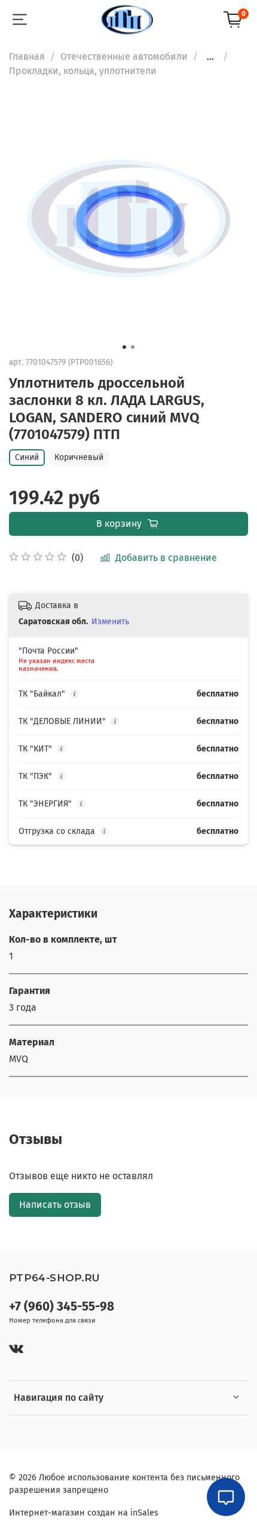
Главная (27, 56)
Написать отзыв (55, 1204)
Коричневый (78, 457)
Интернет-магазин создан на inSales (83, 1513)
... (210, 56)
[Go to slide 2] (132, 347)
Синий (27, 457)
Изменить (110, 621)
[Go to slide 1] (124, 347)
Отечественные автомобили (124, 56)
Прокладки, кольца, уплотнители (83, 70)
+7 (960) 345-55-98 (61, 1306)
